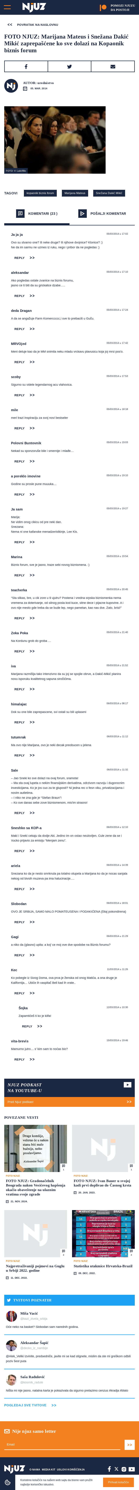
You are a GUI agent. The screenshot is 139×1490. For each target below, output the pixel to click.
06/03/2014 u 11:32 (117, 769)
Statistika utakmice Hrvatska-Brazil (103, 1266)
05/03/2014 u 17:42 (117, 343)
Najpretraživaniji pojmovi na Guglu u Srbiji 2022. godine (35, 1268)
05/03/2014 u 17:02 (117, 233)
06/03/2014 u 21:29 (117, 936)
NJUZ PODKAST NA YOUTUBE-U (25, 1087)
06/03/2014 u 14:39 (117, 865)
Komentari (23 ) (43, 213)
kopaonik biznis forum (40, 193)
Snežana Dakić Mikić (109, 193)
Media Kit (48, 1469)
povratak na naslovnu (37, 24)
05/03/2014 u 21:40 (117, 632)
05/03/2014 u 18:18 (117, 409)
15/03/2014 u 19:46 (117, 1040)
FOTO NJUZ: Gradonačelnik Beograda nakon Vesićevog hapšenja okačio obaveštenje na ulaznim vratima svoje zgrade (35, 1187)
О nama (34, 1469)
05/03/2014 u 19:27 (117, 508)
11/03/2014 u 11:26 (117, 969)
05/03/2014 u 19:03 (117, 442)
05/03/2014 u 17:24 (117, 309)
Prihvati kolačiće (118, 1482)
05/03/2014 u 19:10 (117, 475)
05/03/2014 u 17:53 (117, 376)
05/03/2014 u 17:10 (117, 271)
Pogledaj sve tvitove (25, 1405)
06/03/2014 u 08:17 (117, 703)
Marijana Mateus (75, 193)
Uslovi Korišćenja (71, 1469)
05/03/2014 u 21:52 (117, 665)
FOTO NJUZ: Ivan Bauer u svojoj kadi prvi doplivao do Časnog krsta (102, 1183)
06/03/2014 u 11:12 (117, 736)
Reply (19, 258)
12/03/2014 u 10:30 (117, 1007)
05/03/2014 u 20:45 (117, 589)
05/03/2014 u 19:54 (117, 556)
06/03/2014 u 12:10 (117, 827)
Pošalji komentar (108, 213)
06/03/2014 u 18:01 (117, 903)
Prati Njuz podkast (20, 1101)
